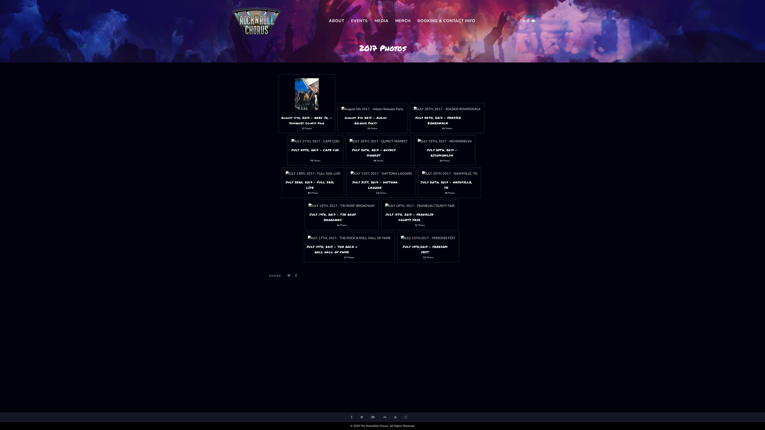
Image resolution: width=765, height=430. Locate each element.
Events (359, 20)
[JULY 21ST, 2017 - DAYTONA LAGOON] (381, 173)
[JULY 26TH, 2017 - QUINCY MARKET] (378, 141)
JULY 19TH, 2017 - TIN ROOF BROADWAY (332, 217)
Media (381, 20)
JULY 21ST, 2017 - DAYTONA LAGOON (375, 185)
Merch (403, 20)
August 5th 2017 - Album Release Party (365, 120)
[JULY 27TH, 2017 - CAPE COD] (315, 141)
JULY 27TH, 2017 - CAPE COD (315, 150)
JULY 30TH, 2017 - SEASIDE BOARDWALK (438, 120)
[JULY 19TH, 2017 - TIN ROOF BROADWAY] (342, 206)
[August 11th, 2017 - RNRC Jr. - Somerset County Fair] (307, 109)
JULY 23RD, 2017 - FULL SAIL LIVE (309, 185)
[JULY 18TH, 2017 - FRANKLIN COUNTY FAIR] (420, 206)
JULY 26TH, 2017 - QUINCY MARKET (374, 152)
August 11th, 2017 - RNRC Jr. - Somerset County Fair (306, 120)
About (336, 20)
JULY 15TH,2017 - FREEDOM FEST (425, 249)
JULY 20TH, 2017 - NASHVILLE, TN (446, 185)
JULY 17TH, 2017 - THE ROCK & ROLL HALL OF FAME (332, 249)
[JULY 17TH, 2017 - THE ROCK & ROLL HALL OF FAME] (349, 238)
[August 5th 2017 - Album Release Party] (372, 109)
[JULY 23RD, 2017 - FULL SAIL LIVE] (313, 173)
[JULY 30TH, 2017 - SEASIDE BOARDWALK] (447, 109)
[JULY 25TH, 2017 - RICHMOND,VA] (445, 141)
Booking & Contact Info (446, 20)
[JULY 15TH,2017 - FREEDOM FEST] (428, 238)
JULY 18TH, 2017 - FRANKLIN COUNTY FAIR (409, 217)
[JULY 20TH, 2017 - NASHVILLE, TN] (449, 173)
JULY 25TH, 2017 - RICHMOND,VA (442, 152)
